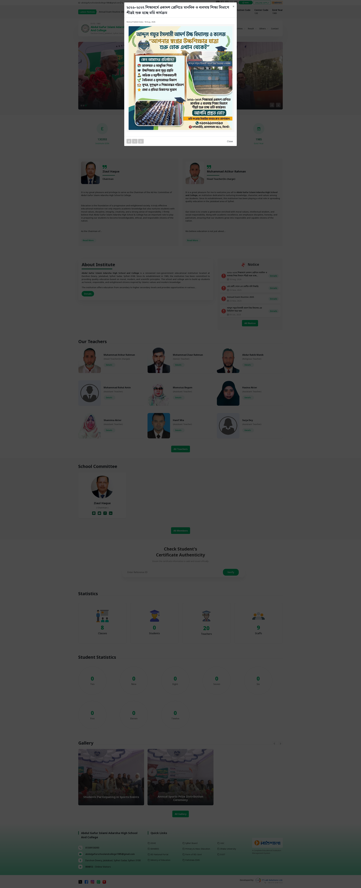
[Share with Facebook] (128, 141)
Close (230, 141)
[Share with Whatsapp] (141, 141)
